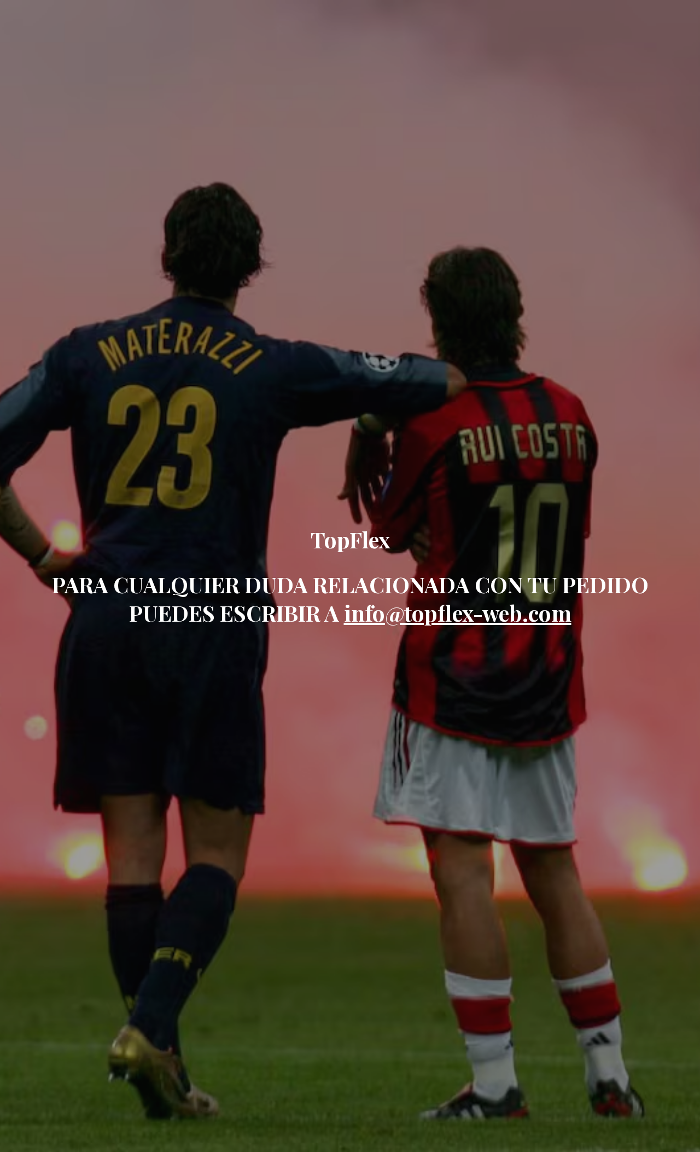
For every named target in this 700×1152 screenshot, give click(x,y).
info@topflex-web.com (457, 612)
